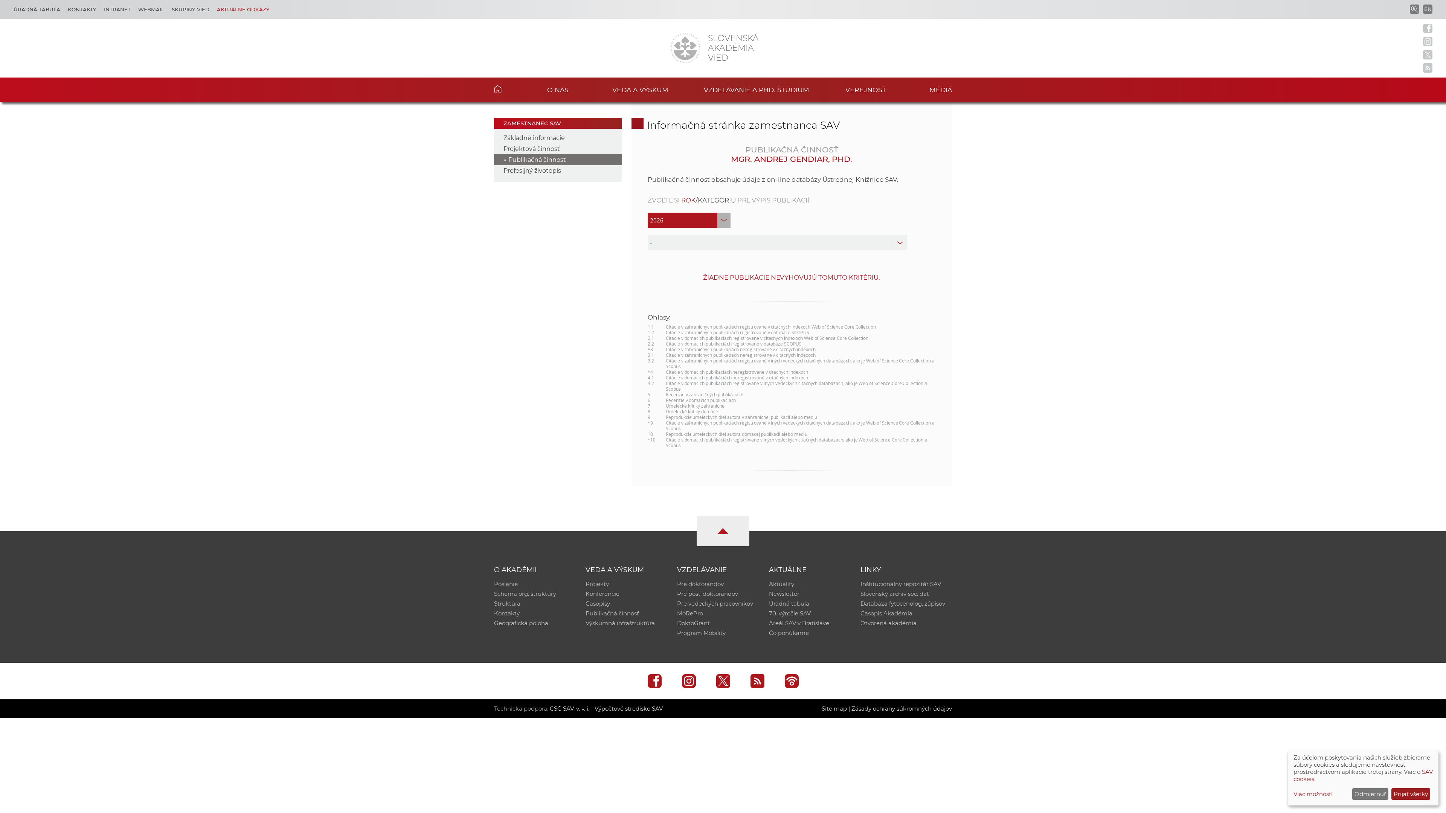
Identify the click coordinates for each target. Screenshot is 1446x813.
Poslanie (506, 584)
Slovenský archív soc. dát (894, 593)
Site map (834, 708)
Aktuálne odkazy (243, 9)
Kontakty (82, 9)
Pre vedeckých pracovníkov (715, 603)
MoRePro (690, 613)
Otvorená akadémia (888, 623)
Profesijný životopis (532, 170)
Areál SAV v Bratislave (799, 623)
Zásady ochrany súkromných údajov (901, 708)
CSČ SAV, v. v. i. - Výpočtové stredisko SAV (606, 708)
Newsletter (784, 593)
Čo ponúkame (789, 632)
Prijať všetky (1411, 794)
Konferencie (602, 593)
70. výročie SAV (790, 613)
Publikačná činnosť (537, 159)
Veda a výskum (640, 90)
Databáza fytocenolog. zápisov (902, 603)
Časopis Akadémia (886, 613)
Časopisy (598, 603)
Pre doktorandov (700, 584)
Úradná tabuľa (37, 9)
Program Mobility (701, 632)
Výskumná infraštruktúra (620, 623)
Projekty (597, 584)
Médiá (940, 90)
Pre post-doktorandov (707, 593)
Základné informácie (534, 138)
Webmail (151, 9)
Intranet (117, 9)
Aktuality (781, 584)
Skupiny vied (190, 9)
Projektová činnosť (531, 148)
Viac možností (1313, 794)
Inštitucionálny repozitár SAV (900, 584)
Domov (509, 89)
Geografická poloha (521, 623)
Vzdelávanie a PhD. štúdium (756, 90)
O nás (558, 90)
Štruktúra (507, 603)
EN (1428, 9)
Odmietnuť (1370, 794)
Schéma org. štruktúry (525, 593)
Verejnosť (865, 90)
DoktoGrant (693, 623)
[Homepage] (685, 48)
